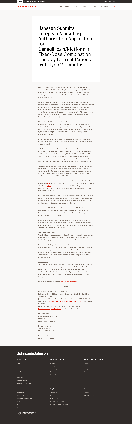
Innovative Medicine (43, 23)
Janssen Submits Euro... (47, 13)
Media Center (24, 13)
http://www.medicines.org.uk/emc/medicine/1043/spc (65, 301)
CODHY (86, 188)
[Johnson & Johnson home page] (27, 6)
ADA (48, 183)
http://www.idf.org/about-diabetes (49, 309)
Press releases (33, 13)
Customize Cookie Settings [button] (58, 401)
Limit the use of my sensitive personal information (27, 414)
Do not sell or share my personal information (26, 413)
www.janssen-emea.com (69, 282)
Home (18, 13)
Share (90, 70)
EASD (49, 186)
